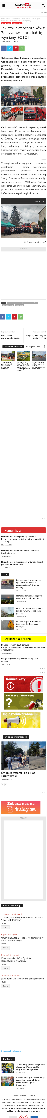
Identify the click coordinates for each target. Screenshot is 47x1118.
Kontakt (32, 1095)
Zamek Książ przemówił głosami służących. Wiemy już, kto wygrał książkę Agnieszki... (30, 1067)
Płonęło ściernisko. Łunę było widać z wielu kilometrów (29, 597)
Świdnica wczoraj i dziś (16, 736)
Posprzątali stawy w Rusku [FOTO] (36, 336)
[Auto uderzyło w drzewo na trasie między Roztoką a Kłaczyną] (7, 625)
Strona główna (5, 19)
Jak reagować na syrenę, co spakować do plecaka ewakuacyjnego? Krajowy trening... (28, 584)
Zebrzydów (19, 305)
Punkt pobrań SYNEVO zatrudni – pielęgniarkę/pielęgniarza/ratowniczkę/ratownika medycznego (23, 647)
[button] (43, 6)
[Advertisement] (23, 275)
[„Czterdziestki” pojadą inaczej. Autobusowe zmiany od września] (8, 356)
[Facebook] (4, 48)
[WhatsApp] (22, 48)
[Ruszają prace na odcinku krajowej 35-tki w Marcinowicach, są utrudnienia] (39, 356)
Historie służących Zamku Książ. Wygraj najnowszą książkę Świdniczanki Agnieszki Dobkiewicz (30, 1081)
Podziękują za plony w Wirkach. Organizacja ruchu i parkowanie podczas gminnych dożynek (23, 366)
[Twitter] (10, 48)
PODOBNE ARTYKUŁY (13, 347)
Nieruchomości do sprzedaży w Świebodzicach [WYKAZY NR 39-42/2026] (22, 563)
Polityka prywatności (19, 1095)
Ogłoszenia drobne (18, 639)
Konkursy (8, 1059)
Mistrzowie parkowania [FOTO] (10, 336)
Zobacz (5, 927)
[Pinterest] (16, 48)
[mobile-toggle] (3, 5)
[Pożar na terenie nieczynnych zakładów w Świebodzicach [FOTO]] (7, 612)
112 (5, 574)
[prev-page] (22, 374)
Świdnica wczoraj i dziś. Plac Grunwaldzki (18, 774)
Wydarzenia (16, 19)
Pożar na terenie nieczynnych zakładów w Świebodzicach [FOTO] (29, 611)
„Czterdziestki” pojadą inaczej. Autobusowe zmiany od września (6, 365)
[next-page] (25, 374)
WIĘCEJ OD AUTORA (34, 347)
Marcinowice (26, 19)
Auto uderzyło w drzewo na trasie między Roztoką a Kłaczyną (28, 624)
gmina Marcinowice (14, 303)
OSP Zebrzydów (8, 305)
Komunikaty (13, 530)
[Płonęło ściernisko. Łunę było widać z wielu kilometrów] (7, 599)
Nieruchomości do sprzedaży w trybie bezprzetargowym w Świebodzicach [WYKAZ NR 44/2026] (23, 539)
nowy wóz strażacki (30, 303)
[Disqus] (23, 411)
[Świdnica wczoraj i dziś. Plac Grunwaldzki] (23, 755)
